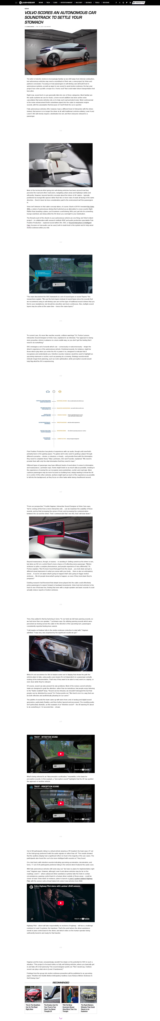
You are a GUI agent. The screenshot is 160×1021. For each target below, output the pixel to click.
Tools (97, 2)
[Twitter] (119, 2)
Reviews (106, 2)
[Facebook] (116, 2)
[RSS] (130, 2)
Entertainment (66, 2)
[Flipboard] (127, 2)
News (41, 2)
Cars (55, 2)
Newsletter (139, 2)
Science (89, 2)
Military (79, 2)
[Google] (123, 2)
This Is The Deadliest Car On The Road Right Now (33, 1007)
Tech (48, 2)
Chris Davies (30, 26)
